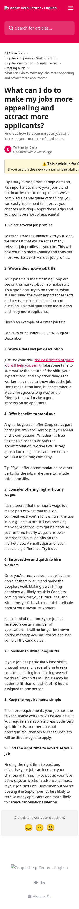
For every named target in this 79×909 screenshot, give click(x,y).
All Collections (14, 53)
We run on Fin (42, 896)
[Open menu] (71, 8)
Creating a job (14, 68)
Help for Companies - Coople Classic (30, 63)
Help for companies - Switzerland (28, 58)
